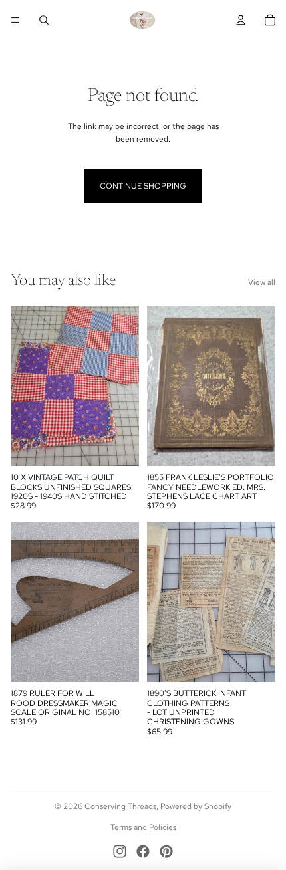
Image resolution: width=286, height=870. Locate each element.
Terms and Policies (143, 827)
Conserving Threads (120, 806)
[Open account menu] (240, 20)
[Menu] (15, 20)
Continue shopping (143, 186)
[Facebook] (143, 851)
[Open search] (44, 20)
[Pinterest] (166, 851)
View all (261, 282)
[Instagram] (120, 851)
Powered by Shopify (195, 806)
